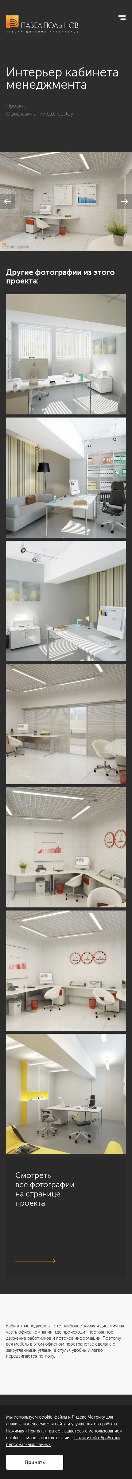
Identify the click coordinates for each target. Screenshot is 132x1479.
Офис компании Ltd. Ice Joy (39, 114)
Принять (35, 1462)
